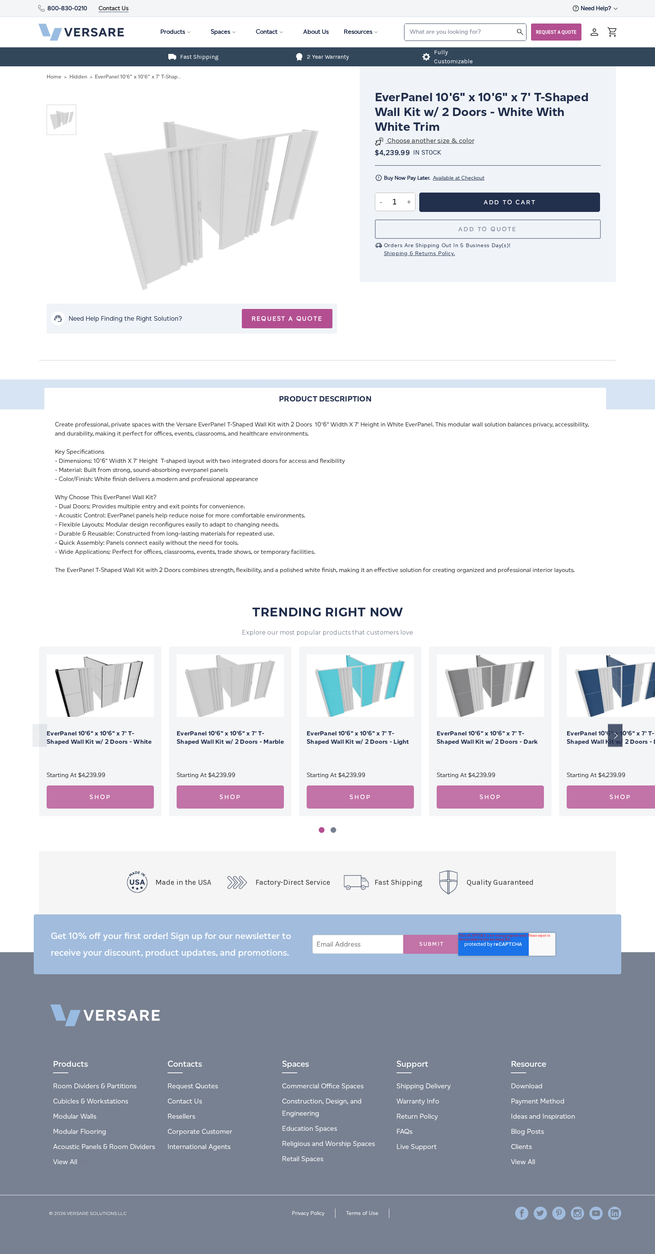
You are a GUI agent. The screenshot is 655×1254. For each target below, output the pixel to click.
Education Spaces (309, 1128)
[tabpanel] (100, 731)
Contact (266, 31)
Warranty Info (417, 1101)
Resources (358, 31)
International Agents (199, 1147)
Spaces (220, 31)
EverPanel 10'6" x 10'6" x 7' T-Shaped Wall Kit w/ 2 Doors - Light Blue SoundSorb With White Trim (358, 742)
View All (66, 1162)
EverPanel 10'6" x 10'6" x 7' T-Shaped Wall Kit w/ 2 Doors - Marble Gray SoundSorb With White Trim (230, 742)
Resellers (181, 1116)
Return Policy (417, 1116)
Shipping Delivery (423, 1086)
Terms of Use (362, 1213)
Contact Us (113, 8)
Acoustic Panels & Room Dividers (104, 1147)
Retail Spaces (302, 1159)
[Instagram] (577, 1213)
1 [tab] (321, 830)
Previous (39, 735)
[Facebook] (521, 1213)
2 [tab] (333, 830)
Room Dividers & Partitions (94, 1086)
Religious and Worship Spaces (328, 1143)
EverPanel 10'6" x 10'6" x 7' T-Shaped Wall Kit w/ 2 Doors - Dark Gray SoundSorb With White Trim (487, 742)
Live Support (416, 1147)
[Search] (520, 31)
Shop (100, 797)
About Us (316, 31)
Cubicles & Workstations (90, 1101)
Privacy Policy (308, 1213)
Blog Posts (527, 1131)
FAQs (404, 1131)
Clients (521, 1147)
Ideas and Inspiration (543, 1116)
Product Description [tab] (325, 398)
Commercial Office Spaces (323, 1086)
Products (172, 31)
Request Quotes (193, 1086)
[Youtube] (596, 1213)
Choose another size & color (430, 141)
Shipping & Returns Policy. (419, 253)
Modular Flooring (79, 1131)
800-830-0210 (67, 8)
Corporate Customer (200, 1131)
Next (615, 735)
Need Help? (597, 8)
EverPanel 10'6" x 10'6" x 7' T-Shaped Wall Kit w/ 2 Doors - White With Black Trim (99, 742)
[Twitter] (540, 1213)
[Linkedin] (614, 1213)
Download (526, 1086)
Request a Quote (556, 32)
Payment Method (537, 1101)
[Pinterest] (559, 1213)
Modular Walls (74, 1116)
